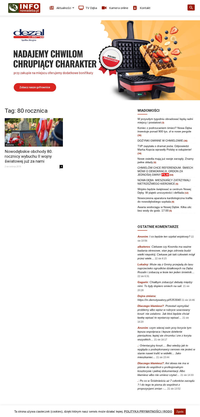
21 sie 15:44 (162, 357)
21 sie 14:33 (187, 375)
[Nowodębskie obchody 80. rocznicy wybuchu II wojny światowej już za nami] (34, 132)
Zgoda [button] (179, 411)
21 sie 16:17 (160, 339)
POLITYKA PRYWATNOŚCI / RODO (148, 411)
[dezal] (100, 60)
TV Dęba (91, 8)
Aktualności (63, 8)
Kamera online (118, 8)
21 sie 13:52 (173, 388)
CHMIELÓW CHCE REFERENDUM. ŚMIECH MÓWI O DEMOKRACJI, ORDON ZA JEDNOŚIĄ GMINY (165, 171)
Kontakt (144, 8)
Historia (10, 144)
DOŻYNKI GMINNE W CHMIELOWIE (160, 140)
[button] (191, 8)
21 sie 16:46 (188, 300)
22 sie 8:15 (161, 258)
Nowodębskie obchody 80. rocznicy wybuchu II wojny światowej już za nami (29, 156)
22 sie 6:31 (143, 276)
